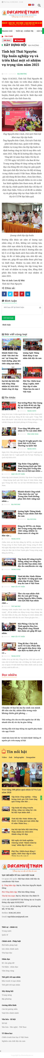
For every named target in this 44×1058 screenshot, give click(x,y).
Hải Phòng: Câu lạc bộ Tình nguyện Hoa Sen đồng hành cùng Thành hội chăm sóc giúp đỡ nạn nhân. (21, 628)
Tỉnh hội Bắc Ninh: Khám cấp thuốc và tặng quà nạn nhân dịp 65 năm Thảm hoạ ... (24, 820)
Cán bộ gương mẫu (9, 1009)
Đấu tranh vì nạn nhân (11, 981)
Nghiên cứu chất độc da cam (13, 1041)
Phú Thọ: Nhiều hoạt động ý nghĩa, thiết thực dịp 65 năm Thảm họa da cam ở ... (23, 853)
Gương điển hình (9, 1005)
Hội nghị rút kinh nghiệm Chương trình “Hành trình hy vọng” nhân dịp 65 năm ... (23, 842)
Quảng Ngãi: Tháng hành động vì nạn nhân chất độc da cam (32, 355)
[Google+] (16, 294)
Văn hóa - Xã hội (9, 1019)
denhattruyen (5, 920)
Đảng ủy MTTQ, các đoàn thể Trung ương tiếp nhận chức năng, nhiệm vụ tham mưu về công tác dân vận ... (22, 531)
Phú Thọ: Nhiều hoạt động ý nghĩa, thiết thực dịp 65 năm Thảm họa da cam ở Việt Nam (32, 386)
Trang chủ (7, 31)
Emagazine (30, 757)
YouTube (20, 40)
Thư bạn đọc (16, 606)
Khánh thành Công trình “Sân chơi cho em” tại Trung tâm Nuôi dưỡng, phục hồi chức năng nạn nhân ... (11, 358)
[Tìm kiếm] (39, 5)
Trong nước (31, 411)
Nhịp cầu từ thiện (18, 474)
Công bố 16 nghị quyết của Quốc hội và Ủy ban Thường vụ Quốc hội (30, 443)
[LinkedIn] (27, 294)
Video (4, 757)
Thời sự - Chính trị (24, 31)
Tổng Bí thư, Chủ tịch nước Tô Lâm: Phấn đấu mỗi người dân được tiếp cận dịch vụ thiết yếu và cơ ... (21, 648)
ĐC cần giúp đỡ (8, 963)
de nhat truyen (11, 920)
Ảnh (10, 757)
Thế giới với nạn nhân (11, 977)
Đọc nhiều (9, 675)
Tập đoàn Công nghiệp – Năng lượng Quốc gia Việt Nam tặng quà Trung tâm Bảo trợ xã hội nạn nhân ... (30, 467)
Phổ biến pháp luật (9, 945)
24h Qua (7, 40)
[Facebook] (4, 294)
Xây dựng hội (15, 44)
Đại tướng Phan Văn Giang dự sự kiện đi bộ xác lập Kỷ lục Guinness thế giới (30, 405)
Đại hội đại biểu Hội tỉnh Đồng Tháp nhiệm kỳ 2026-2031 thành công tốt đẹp (24, 831)
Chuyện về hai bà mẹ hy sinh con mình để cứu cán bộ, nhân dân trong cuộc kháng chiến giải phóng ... (21, 710)
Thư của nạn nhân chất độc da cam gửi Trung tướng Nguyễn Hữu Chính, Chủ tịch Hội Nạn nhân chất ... (22, 598)
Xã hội (4, 1023)
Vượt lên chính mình (10, 1013)
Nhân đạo (6, 959)
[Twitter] (10, 294)
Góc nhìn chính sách (10, 949)
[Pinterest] (21, 294)
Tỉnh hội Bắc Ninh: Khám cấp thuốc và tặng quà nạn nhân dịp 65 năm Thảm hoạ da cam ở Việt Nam (30, 580)
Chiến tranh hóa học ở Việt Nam (15, 1037)
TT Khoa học (7, 1033)
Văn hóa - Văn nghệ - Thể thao (14, 1027)
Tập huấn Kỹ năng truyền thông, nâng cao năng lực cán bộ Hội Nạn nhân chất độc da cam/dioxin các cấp (30, 562)
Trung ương (15, 569)
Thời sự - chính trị (9, 927)
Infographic (19, 757)
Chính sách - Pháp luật (11, 941)
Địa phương (33, 45)
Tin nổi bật (17, 751)
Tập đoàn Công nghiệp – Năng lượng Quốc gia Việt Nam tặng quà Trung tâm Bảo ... (24, 799)
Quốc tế (5, 935)
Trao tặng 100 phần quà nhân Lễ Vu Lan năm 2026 (29, 429)
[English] (32, 4)
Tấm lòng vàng (32, 434)
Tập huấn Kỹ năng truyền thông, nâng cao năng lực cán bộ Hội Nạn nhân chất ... (23, 810)
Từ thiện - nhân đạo (10, 967)
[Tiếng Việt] (29, 4)
